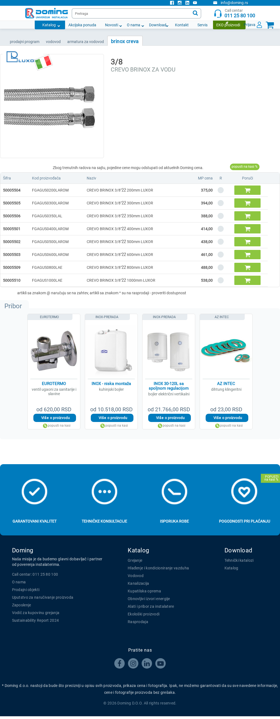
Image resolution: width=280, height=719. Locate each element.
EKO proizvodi (228, 25)
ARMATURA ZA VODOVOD (85, 41)
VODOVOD (53, 41)
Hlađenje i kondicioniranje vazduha (158, 568)
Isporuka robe (174, 521)
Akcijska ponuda (82, 25)
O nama (133, 25)
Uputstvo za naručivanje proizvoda (43, 597)
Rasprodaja (138, 622)
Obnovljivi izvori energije (149, 599)
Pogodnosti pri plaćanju (244, 521)
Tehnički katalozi (239, 560)
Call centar (239, 13)
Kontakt (182, 25)
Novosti (111, 25)
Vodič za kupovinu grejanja (36, 612)
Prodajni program (24, 41)
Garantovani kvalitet (35, 521)
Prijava (249, 24)
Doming (22, 550)
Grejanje (135, 560)
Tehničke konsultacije (104, 521)
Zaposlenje (21, 605)
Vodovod (136, 576)
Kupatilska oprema (144, 591)
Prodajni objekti (26, 589)
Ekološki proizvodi (143, 614)
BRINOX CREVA (125, 41)
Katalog (49, 25)
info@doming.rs (234, 3)
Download (157, 25)
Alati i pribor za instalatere (151, 606)
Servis (202, 25)
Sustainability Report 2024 (35, 620)
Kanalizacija (138, 583)
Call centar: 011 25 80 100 (35, 574)
